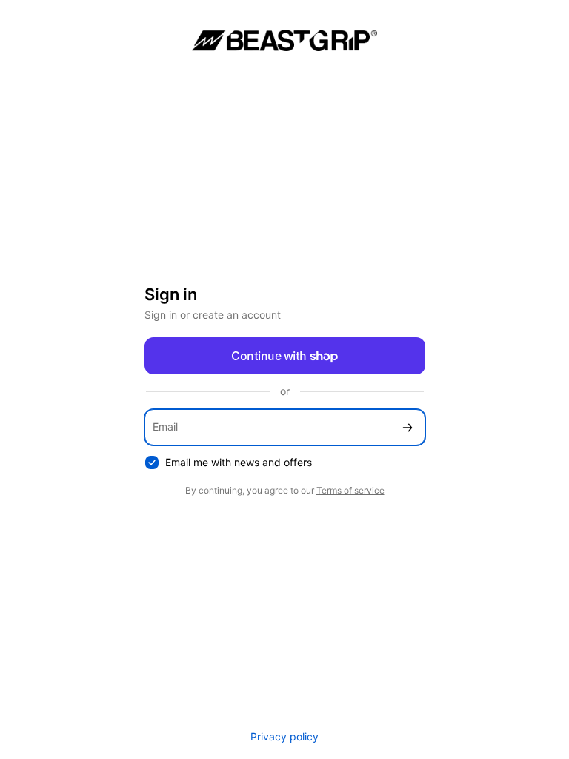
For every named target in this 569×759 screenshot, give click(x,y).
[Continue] (407, 427)
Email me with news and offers (238, 462)
